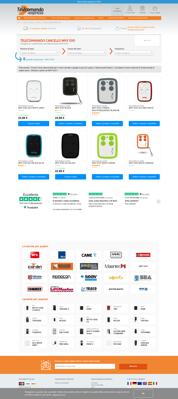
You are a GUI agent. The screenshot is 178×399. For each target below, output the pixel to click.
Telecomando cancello (35, 18)
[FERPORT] (143, 289)
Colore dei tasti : (74, 49)
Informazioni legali (97, 385)
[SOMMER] (35, 289)
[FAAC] (116, 255)
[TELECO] (89, 289)
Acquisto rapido (34, 123)
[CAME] (89, 255)
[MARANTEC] (116, 266)
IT (155, 383)
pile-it (101, 18)
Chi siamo (94, 383)
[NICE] (62, 255)
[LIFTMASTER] (62, 289)
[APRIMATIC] (143, 255)
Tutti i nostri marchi (60, 18)
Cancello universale (84, 18)
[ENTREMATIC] (116, 289)
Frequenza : (120, 49)
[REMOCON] (62, 278)
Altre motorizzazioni (138, 18)
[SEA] (143, 278)
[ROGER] (62, 266)
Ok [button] (143, 393)
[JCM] (89, 266)
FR (129, 383)
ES (150, 383)
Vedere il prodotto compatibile (70, 123)
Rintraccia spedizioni (62, 383)
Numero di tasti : (27, 49)
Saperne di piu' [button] (59, 395)
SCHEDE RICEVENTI (116, 18)
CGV (92, 387)
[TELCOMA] (35, 278)
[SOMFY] (116, 278)
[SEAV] (89, 278)
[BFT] (35, 255)
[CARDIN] (35, 266)
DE (134, 383)
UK (145, 383)
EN (140, 383)
